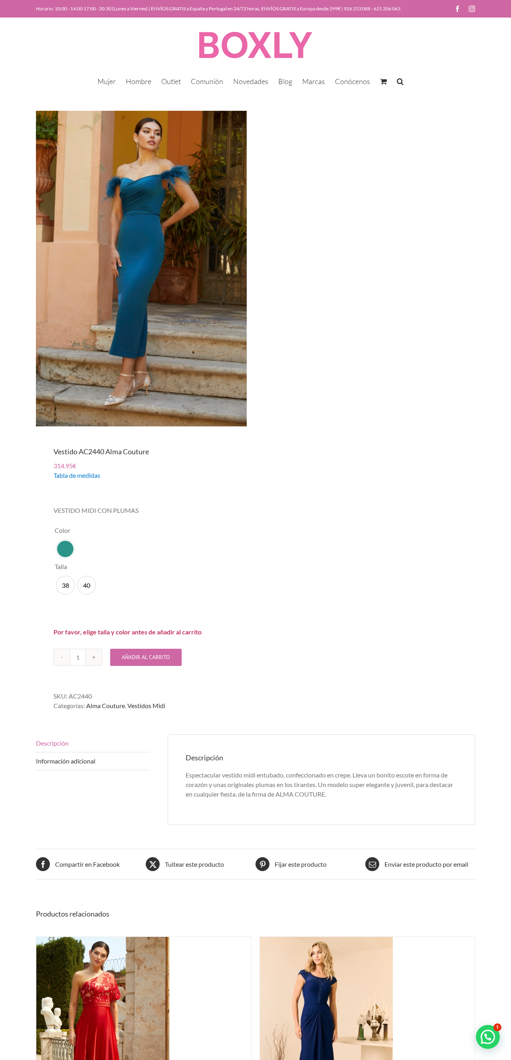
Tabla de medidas (76, 475)
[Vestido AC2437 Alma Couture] (102, 941)
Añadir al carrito (146, 657)
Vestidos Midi (146, 705)
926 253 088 (357, 9)
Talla (61, 566)
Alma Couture (105, 705)
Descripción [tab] (52, 743)
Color (62, 530)
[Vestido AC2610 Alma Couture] (326, 941)
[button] (400, 80)
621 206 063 (387, 9)
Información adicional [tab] (65, 761)
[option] (65, 549)
